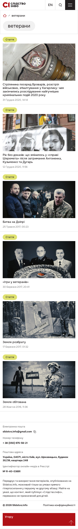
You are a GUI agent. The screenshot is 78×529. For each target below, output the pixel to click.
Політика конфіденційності (59, 505)
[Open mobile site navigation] (70, 5)
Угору (9, 517)
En (50, 5)
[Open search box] (60, 5)
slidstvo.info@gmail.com (17, 431)
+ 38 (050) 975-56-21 (15, 443)
